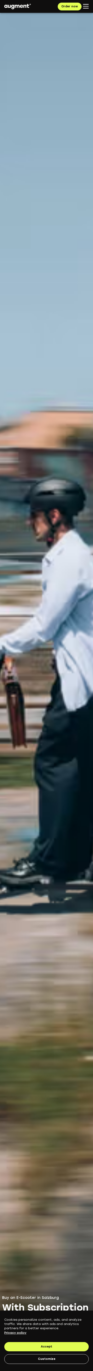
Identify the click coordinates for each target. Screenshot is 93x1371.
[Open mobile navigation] (86, 6)
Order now (69, 6)
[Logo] (17, 6)
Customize (46, 1359)
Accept (46, 1346)
